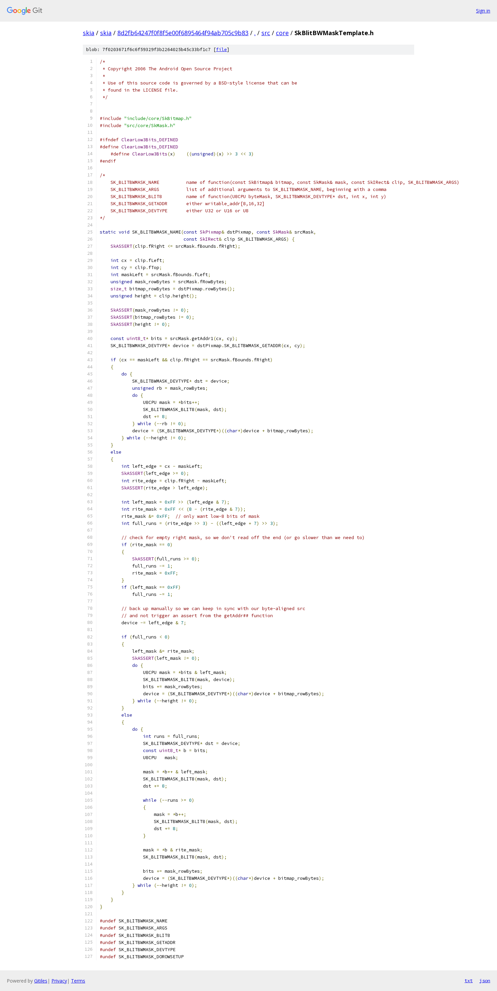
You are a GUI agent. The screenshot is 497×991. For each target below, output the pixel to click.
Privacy (59, 980)
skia (88, 33)
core (282, 33)
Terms (78, 980)
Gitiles (40, 980)
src (265, 33)
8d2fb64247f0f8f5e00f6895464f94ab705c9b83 (183, 33)
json (484, 980)
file (221, 49)
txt (469, 980)
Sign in (483, 10)
